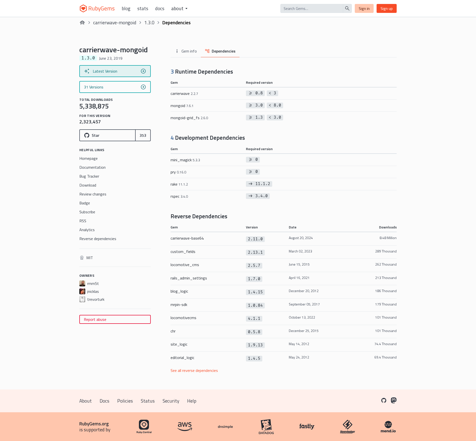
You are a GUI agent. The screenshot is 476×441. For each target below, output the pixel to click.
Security (171, 400)
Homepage (88, 158)
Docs (159, 8)
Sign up (387, 8)
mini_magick (185, 160)
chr (173, 331)
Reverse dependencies (97, 239)
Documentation (92, 167)
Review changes (92, 194)
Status (148, 400)
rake (179, 184)
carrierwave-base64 (187, 238)
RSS (82, 221)
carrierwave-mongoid (114, 22)
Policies (125, 400)
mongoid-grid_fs (189, 118)
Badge (84, 203)
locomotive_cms (185, 265)
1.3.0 (149, 22)
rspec (179, 196)
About (85, 400)
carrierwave (184, 93)
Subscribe (87, 212)
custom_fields (183, 251)
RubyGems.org (94, 423)
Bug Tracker (89, 176)
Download (87, 185)
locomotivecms (183, 318)
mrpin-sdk (179, 304)
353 (143, 135)
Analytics (87, 230)
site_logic (179, 344)
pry (178, 172)
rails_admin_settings (189, 278)
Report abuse (95, 319)
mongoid (182, 106)
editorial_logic (182, 357)
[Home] (82, 23)
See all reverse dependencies (194, 370)
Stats (142, 8)
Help (191, 400)
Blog (126, 8)
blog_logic (179, 291)
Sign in (364, 8)
